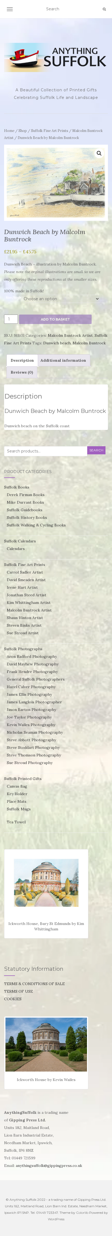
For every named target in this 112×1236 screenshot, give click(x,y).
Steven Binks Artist (24, 625)
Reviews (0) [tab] (22, 372)
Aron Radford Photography (32, 656)
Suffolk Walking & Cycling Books (36, 525)
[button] (99, 153)
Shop (22, 130)
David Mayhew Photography (32, 664)
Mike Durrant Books (25, 502)
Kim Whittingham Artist (29, 602)
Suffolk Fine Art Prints (49, 130)
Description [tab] (22, 360)
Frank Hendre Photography (32, 671)
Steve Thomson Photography (34, 755)
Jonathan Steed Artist (26, 595)
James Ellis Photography (29, 694)
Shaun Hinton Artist (25, 617)
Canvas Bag (17, 786)
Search (96, 450)
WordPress (56, 1219)
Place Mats (16, 801)
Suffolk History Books (27, 517)
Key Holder (17, 793)
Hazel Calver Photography (31, 686)
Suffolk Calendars (20, 541)
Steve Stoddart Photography (33, 747)
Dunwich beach (57, 343)
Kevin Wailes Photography (31, 724)
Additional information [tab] (63, 360)
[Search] (104, 9)
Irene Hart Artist (22, 587)
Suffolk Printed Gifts (23, 778)
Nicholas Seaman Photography (35, 732)
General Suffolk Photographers (36, 679)
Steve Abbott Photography (31, 739)
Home (9, 130)
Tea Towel (16, 822)
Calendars (16, 548)
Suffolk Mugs (19, 809)
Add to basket (55, 319)
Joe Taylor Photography (29, 717)
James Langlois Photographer (34, 702)
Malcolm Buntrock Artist (70, 335)
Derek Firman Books (26, 494)
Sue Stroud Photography (29, 762)
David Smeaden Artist (26, 579)
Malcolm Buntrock (89, 343)
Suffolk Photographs (23, 648)
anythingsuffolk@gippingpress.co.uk (49, 1165)
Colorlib (82, 1213)
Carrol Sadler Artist (25, 572)
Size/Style (13, 297)
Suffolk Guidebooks (24, 509)
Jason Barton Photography (31, 709)
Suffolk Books (16, 487)
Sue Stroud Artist (23, 632)
